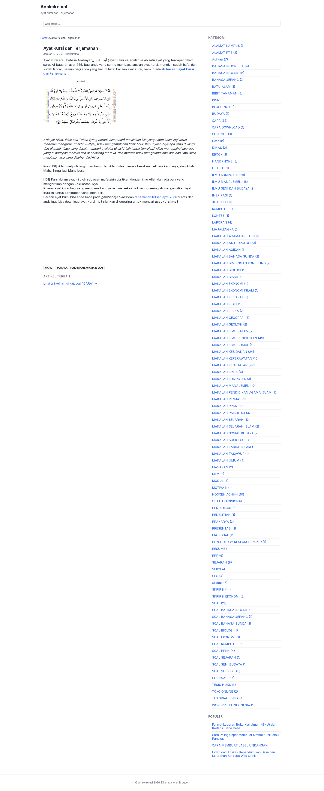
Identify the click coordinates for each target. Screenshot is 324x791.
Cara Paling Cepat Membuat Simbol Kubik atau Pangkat (245, 736)
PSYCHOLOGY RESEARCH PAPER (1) (239, 542)
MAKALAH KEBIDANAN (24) (233, 352)
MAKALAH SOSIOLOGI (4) (231, 440)
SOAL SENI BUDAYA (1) (229, 664)
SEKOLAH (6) (222, 569)
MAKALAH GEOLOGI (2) (229, 324)
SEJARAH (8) (222, 562)
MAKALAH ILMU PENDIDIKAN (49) (238, 338)
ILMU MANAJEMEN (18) (230, 182)
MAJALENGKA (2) (225, 229)
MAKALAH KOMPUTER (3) (231, 379)
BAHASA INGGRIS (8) (228, 73)
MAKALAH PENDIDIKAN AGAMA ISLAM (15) (245, 392)
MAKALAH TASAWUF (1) (230, 454)
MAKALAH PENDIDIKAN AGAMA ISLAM (80, 267)
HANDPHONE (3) (224, 161)
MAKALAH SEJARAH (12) (231, 420)
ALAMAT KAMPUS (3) (228, 46)
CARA (48, 267)
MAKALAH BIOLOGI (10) (230, 270)
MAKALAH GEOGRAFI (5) (230, 318)
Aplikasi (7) (220, 59)
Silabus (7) (219, 583)
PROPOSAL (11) (223, 535)
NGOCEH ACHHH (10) (228, 494)
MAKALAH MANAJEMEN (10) (234, 386)
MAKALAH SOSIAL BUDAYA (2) (235, 433)
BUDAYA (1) (220, 114)
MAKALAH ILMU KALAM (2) (233, 331)
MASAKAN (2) (222, 467)
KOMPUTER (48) (224, 209)
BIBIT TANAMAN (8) (227, 93)
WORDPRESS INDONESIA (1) (233, 705)
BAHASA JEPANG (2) (228, 80)
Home (43, 37)
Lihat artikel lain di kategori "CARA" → (70, 283)
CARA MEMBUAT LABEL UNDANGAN (240, 745)
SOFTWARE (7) (223, 678)
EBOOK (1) (219, 154)
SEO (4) (218, 576)
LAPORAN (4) (222, 222)
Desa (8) (218, 141)
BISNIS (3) (219, 100)
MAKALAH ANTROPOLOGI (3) (234, 243)
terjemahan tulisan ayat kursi (156, 197)
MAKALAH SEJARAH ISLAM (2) (235, 426)
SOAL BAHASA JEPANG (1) (232, 617)
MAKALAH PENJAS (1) (229, 399)
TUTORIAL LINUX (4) (228, 698)
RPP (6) (217, 556)
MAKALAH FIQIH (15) (227, 304)
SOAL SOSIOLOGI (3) (227, 671)
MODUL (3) (220, 481)
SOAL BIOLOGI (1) (225, 630)
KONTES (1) (220, 216)
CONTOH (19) (222, 134)
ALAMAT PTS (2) (224, 52)
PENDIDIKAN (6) (224, 508)
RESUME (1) (221, 549)
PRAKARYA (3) (223, 522)
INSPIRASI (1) (222, 195)
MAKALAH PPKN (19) (228, 406)
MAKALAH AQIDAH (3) (229, 250)
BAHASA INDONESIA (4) (230, 66)
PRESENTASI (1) (224, 528)
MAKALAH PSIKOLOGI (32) (232, 413)
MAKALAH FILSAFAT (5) (230, 297)
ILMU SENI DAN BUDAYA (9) (233, 188)
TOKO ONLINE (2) (225, 691)
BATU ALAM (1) (223, 86)
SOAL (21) (219, 603)
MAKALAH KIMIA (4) (227, 372)
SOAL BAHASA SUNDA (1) (231, 623)
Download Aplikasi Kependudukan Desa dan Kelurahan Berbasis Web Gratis (243, 754)
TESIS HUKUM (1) (225, 685)
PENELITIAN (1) (223, 515)
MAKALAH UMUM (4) (228, 460)
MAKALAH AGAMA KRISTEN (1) (235, 236)
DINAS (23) (220, 148)
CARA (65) (219, 120)
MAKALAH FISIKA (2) (228, 311)
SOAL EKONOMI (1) (226, 637)
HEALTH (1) (220, 168)
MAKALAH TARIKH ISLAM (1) (234, 447)
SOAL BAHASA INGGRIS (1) (232, 610)
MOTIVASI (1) (222, 488)
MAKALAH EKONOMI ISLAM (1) (235, 290)
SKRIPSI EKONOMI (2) (228, 596)
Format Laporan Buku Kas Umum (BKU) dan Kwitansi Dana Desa (244, 726)
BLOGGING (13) (223, 107)
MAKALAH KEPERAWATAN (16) (235, 358)
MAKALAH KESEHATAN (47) (233, 365)
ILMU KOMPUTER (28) (228, 175)
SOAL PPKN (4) (223, 651)
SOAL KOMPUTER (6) (228, 644)
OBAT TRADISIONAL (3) (230, 501)
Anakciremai (53, 6)
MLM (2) (218, 474)
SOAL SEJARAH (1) (226, 657)
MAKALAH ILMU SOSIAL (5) (233, 345)
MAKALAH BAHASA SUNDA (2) (235, 256)
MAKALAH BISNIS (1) (228, 277)
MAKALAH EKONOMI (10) (231, 284)
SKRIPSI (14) (221, 589)
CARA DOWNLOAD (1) (228, 127)
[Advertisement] (120, 234)
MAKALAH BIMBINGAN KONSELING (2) (241, 263)
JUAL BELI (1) (222, 202)
